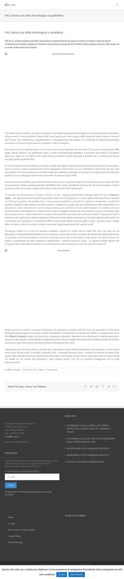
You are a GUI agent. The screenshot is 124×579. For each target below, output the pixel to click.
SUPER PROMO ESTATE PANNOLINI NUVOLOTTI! (88, 455)
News (41, 369)
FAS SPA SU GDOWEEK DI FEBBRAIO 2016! (85, 461)
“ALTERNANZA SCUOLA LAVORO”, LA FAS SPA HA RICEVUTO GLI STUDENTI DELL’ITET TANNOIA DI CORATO (88, 428)
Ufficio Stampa (13, 369)
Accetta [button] (61, 574)
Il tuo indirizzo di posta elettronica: (22, 471)
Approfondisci (76, 574)
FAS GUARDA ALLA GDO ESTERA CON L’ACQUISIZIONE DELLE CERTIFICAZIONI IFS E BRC (91, 440)
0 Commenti (51, 369)
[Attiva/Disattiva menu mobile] (117, 5)
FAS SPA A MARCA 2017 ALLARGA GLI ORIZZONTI (88, 448)
